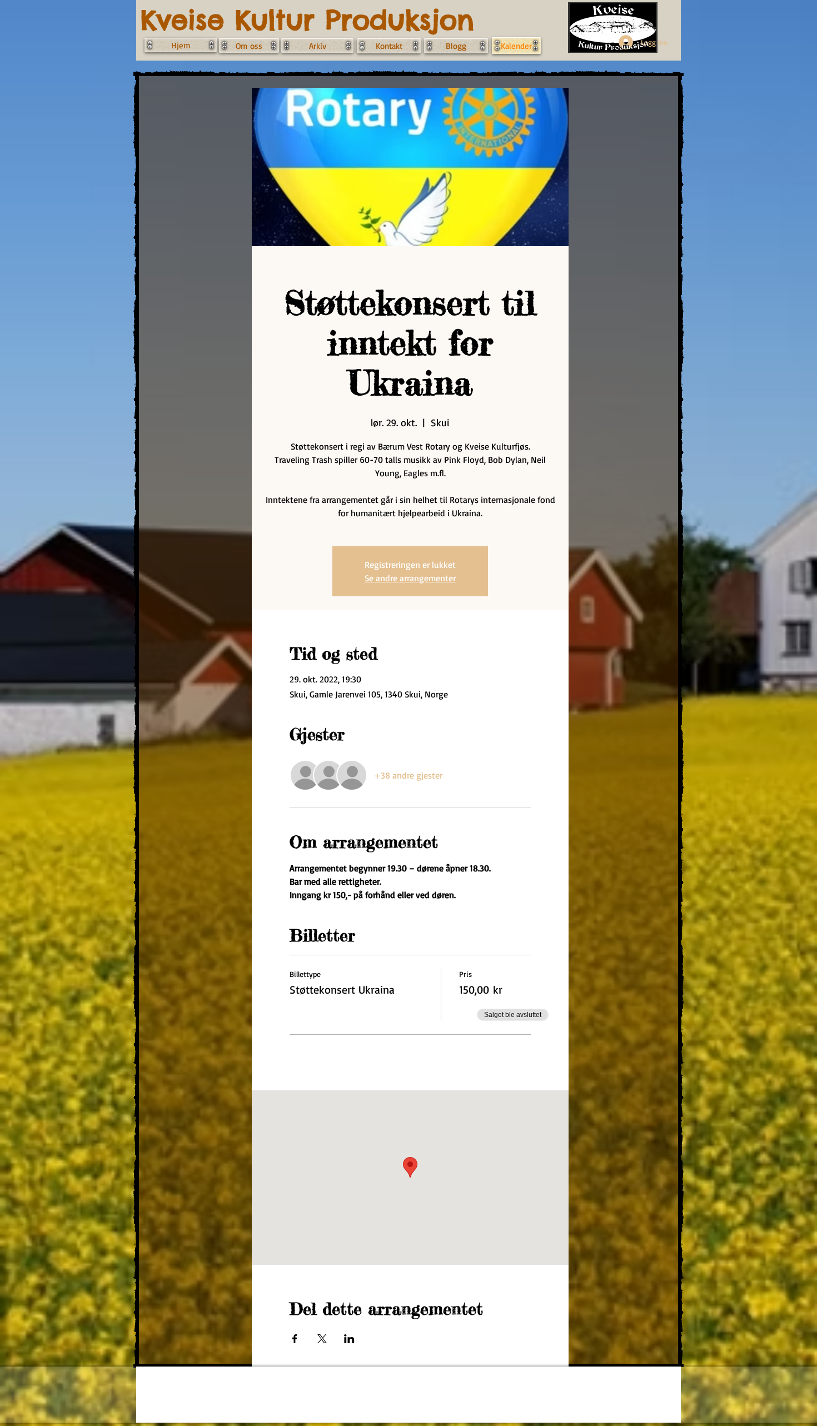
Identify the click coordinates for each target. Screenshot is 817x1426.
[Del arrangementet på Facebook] (295, 1338)
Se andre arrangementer (410, 578)
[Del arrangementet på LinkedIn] (349, 1338)
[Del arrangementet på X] (322, 1338)
